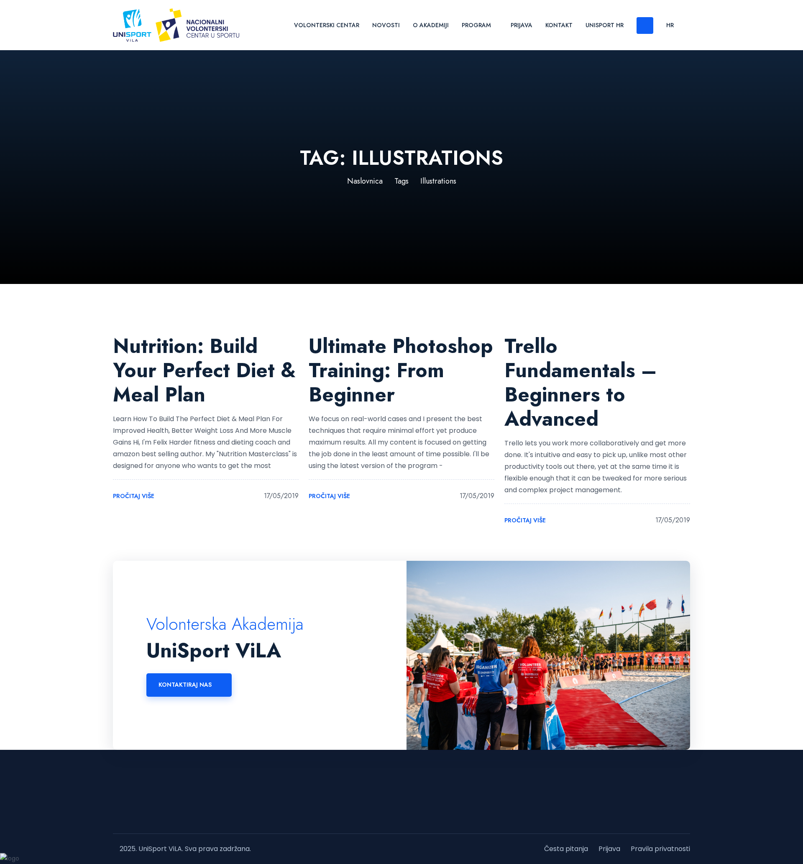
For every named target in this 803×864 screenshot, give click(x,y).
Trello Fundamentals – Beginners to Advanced (580, 382)
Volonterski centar (326, 25)
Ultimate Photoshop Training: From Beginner (401, 370)
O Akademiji (431, 25)
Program (476, 25)
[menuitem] (670, 25)
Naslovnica (365, 181)
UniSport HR (605, 25)
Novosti (386, 25)
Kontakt (559, 25)
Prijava (521, 25)
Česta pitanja (566, 849)
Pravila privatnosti (660, 849)
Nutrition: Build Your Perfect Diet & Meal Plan (204, 370)
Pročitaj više (134, 496)
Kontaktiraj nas (185, 684)
